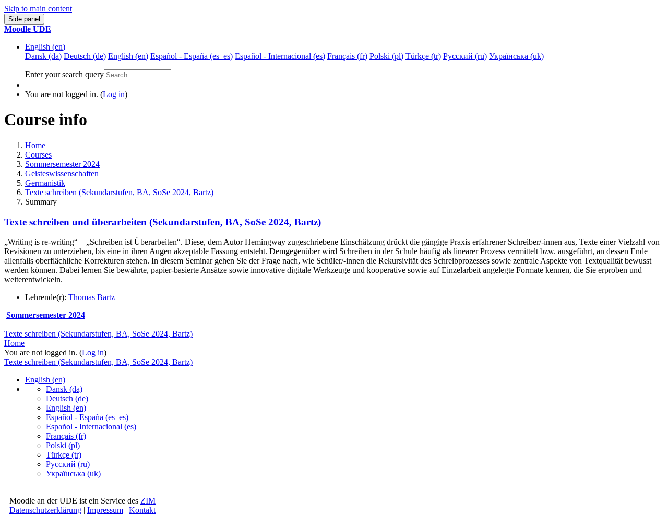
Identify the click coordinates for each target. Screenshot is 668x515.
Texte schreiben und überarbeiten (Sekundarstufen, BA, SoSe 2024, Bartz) (162, 222)
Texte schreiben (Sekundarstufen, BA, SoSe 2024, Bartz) (119, 192)
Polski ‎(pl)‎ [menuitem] (386, 56)
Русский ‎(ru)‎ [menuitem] (465, 56)
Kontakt (142, 510)
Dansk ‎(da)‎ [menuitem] (43, 56)
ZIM (148, 500)
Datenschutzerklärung (45, 510)
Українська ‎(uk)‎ (73, 473)
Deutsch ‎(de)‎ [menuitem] (85, 56)
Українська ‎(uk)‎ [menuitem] (516, 56)
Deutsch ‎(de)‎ (67, 398)
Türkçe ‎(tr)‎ (63, 454)
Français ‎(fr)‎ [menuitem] (347, 56)
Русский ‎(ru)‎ (68, 464)
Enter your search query (64, 74)
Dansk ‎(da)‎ (64, 389)
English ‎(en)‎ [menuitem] (128, 56)
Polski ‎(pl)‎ (63, 445)
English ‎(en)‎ (45, 46)
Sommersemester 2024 (62, 164)
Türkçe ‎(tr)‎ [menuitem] (423, 56)
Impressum (105, 510)
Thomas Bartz (91, 297)
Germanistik (45, 182)
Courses (38, 154)
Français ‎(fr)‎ (66, 436)
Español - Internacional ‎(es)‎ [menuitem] (280, 56)
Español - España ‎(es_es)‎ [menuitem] (191, 56)
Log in (114, 94)
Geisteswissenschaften (62, 173)
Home (35, 145)
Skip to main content (38, 8)
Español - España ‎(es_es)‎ (87, 417)
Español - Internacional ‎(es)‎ (91, 426)
